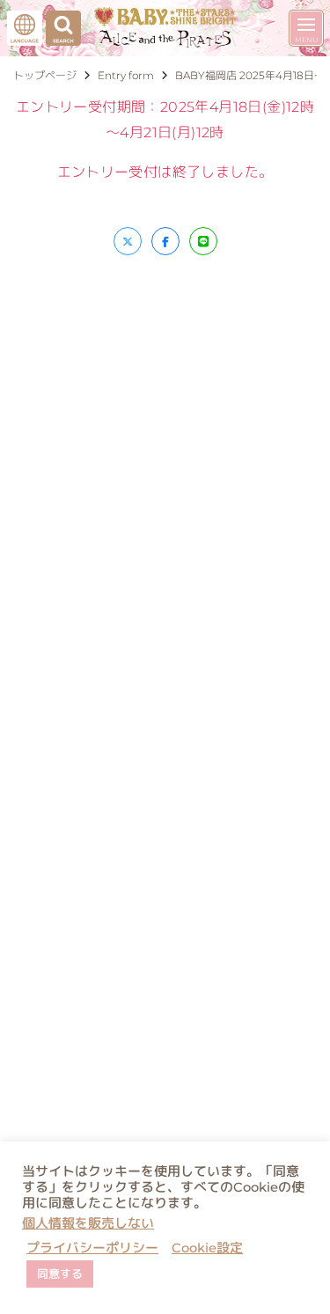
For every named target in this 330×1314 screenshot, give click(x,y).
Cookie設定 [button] (207, 1248)
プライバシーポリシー (92, 1248)
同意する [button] (60, 1273)
